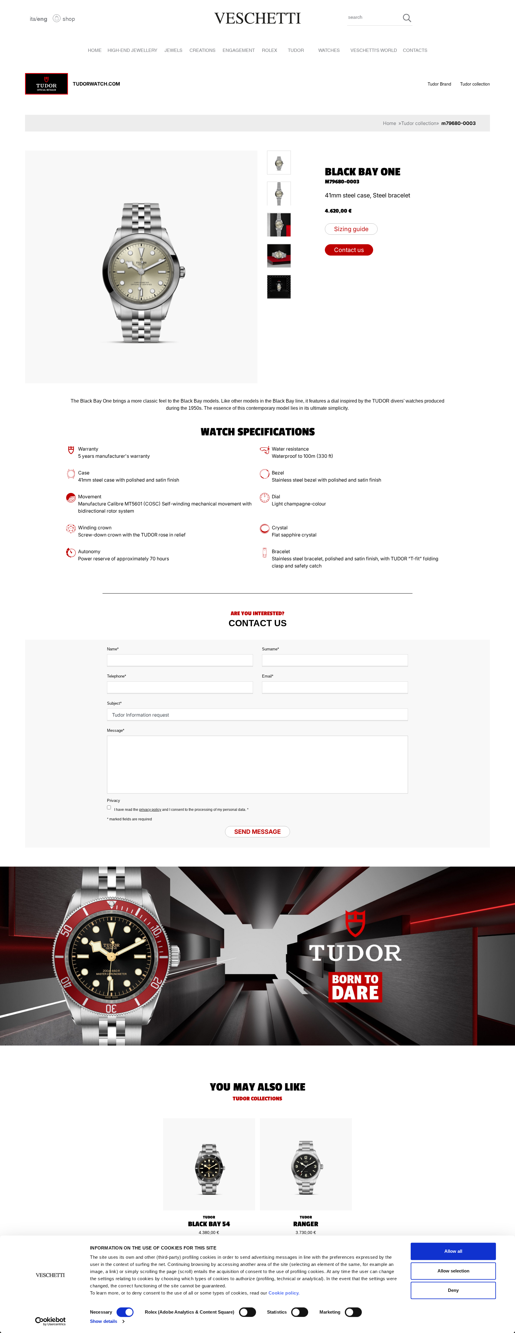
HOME (95, 50)
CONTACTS (415, 50)
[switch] (247, 1312)
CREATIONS (202, 50)
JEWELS (173, 50)
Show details (103, 1321)
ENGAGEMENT (239, 50)
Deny (453, 1290)
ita (32, 18)
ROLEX (269, 50)
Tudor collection (475, 84)
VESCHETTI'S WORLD (373, 50)
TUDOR (296, 50)
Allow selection (453, 1270)
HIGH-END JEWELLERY (132, 50)
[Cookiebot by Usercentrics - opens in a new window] (50, 1321)
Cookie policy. (284, 1292)
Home (389, 123)
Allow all (453, 1251)
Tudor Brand (439, 84)
